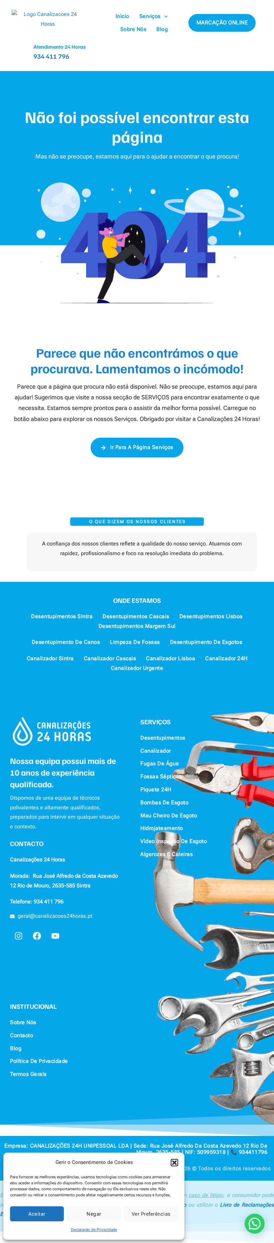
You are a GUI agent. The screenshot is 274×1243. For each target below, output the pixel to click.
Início (122, 16)
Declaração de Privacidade (94, 1229)
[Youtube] (55, 936)
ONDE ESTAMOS (137, 600)
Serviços (150, 16)
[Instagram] (18, 936)
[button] (174, 1162)
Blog (162, 29)
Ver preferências (151, 1214)
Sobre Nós (133, 29)
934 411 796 (51, 56)
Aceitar (36, 1214)
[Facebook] (36, 936)
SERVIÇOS (155, 721)
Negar (94, 1214)
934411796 (253, 1152)
